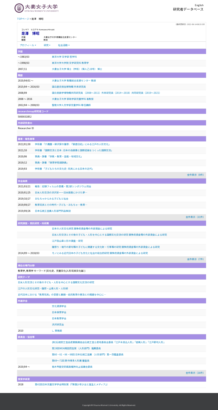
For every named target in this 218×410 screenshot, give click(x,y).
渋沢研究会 (58, 324)
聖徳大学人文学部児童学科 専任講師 (71, 105)
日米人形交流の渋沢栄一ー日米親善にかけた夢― (61, 192)
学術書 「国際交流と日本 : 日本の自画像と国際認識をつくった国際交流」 (74, 150)
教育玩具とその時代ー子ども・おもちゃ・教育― (61, 204)
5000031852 (25, 116)
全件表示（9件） (196, 174)
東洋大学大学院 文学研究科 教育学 (70, 62)
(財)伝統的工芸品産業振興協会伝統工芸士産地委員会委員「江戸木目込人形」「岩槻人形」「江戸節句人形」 (109, 342)
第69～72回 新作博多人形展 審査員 (70, 360)
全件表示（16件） (195, 372)
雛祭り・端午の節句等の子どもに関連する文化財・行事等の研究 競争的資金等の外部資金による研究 (106, 247)
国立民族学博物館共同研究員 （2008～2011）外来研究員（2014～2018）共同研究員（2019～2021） (106, 92)
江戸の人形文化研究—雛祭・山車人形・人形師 (43, 288)
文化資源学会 (59, 306)
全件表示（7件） (196, 259)
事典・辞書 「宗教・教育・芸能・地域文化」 (59, 156)
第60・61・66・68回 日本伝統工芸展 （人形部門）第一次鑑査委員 (87, 354)
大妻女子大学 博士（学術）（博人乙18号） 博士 (77, 69)
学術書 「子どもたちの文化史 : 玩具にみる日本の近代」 (64, 168)
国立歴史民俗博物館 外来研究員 (69, 86)
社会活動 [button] (63, 45)
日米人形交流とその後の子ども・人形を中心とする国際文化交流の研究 (56, 282)
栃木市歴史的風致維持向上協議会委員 (72, 366)
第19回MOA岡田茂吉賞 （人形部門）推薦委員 (76, 348)
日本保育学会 (59, 312)
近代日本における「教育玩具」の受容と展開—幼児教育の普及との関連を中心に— (62, 294)
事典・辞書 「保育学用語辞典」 (52, 162)
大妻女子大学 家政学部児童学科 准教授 (73, 99)
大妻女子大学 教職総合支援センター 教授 (74, 80)
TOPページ (23, 18)
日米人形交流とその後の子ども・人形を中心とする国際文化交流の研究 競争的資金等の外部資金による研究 (109, 234)
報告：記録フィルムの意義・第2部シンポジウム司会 (63, 186)
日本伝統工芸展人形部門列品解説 (53, 210)
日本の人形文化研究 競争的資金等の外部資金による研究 (82, 228)
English (199, 5)
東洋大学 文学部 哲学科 (64, 56)
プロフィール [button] (27, 45)
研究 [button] (46, 45)
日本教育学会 (59, 318)
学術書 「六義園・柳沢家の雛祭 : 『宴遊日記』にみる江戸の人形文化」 (73, 144)
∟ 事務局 (57, 330)
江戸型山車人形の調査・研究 (67, 240)
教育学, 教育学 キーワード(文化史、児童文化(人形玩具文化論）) (51, 270)
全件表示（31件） (195, 217)
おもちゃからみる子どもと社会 (51, 198)
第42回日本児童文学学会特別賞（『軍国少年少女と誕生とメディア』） (72, 384)
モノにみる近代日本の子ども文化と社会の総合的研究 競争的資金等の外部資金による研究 (100, 253)
